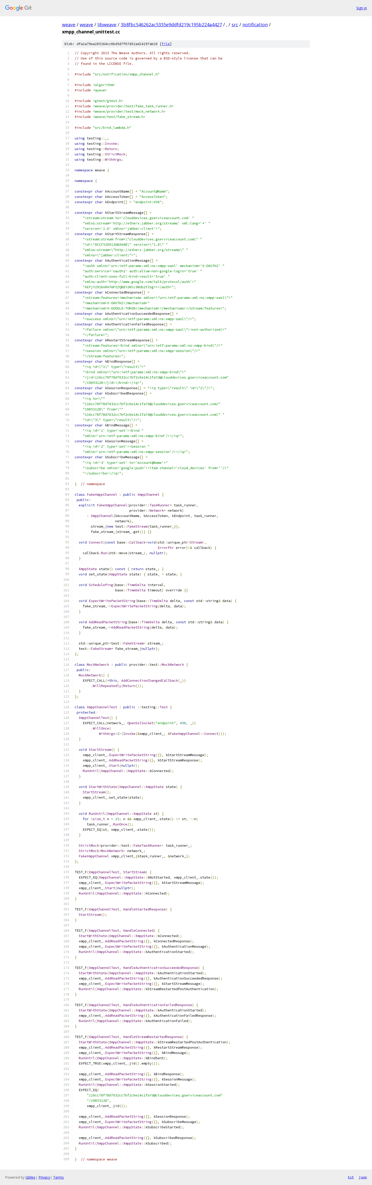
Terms (58, 1177)
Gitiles (30, 1177)
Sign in (361, 8)
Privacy (44, 1177)
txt (351, 1177)
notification (255, 25)
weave (68, 25)
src (235, 25)
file (166, 44)
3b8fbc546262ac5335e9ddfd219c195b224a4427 (171, 25)
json (363, 1177)
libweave (106, 25)
